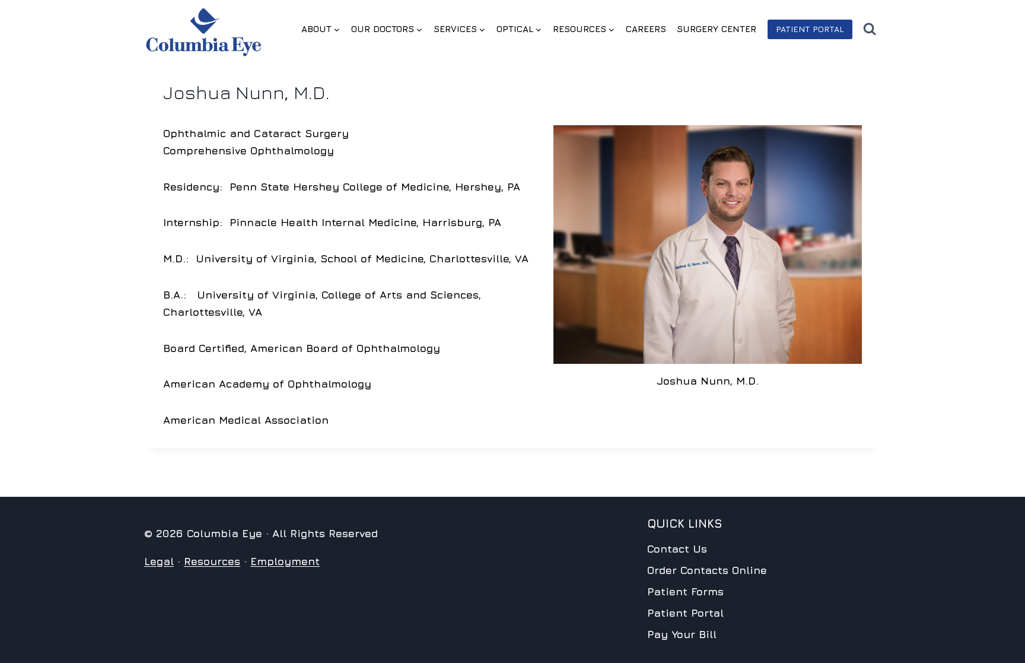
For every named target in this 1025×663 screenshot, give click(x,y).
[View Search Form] (869, 29)
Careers (646, 29)
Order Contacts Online (707, 570)
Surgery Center (716, 29)
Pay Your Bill (682, 634)
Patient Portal (810, 29)
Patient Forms (685, 591)
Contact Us (677, 549)
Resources (212, 561)
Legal (159, 561)
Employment (285, 561)
